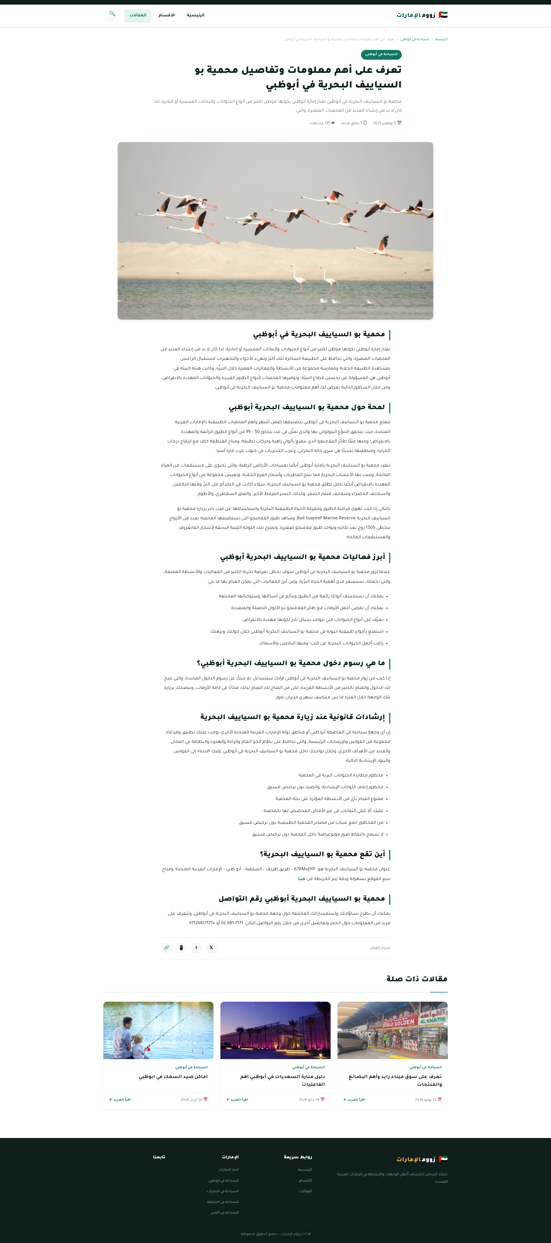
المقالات (138, 15)
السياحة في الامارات (223, 1192)
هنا (301, 879)
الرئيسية (195, 15)
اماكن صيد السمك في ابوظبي (173, 1077)
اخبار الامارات (228, 1170)
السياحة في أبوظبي (414, 40)
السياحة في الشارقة (223, 1202)
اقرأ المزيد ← (354, 1100)
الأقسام (166, 15)
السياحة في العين (225, 1213)
